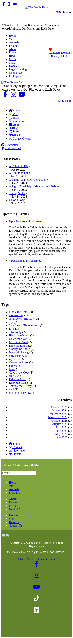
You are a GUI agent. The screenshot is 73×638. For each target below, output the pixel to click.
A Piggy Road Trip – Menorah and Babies (34, 186)
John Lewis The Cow (22, 318)
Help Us (14, 522)
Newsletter (11, 144)
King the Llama (18, 345)
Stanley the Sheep (19, 349)
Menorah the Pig (19, 352)
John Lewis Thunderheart (24, 325)
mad (11, 389)
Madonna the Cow (20, 392)
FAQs (68, 104)
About (12, 499)
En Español (65, 100)
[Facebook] (3, 4)
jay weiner (15, 359)
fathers (13, 365)
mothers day (16, 315)
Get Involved (65, 12)
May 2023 (61, 434)
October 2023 (59, 420)
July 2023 (61, 427)
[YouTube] (14, 4)
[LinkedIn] (25, 4)
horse (12, 369)
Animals (14, 489)
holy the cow (16, 355)
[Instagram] (9, 4)
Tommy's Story (18, 193)
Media (12, 505)
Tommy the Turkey (20, 386)
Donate (17, 453)
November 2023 (57, 417)
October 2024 (59, 407)
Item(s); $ (60, 54)
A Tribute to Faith (19, 173)
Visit (11, 485)
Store (12, 518)
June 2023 (61, 430)
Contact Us (48, 100)
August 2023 (59, 424)
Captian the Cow (19, 372)
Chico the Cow (18, 338)
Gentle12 (14, 509)
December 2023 (57, 413)
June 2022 (61, 437)
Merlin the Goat (18, 342)
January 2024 (59, 410)
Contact (17, 447)
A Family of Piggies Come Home (28, 179)
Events (13, 502)
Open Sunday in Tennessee (25, 260)
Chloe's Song (17, 199)
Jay (11, 322)
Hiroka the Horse (19, 335)
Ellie (11, 328)
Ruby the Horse (18, 382)
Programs (14, 492)
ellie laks (14, 375)
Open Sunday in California (25, 221)
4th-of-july (15, 332)
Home (16, 443)
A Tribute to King (19, 166)
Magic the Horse (19, 311)
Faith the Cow (17, 379)
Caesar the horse (18, 362)
